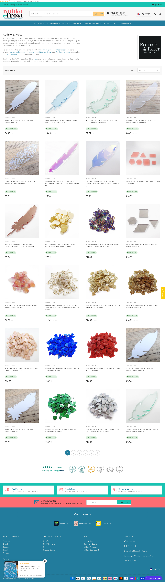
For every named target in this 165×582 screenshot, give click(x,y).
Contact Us (130, 541)
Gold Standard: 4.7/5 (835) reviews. (25, 1)
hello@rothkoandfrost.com (136, 551)
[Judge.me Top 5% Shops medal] (110, 469)
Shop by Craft (52, 23)
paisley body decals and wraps (22, 52)
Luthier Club (88, 541)
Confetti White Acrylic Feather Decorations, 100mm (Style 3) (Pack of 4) (20, 182)
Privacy (6, 553)
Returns (6, 559)
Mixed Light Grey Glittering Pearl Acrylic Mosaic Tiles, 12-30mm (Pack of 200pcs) (103, 430)
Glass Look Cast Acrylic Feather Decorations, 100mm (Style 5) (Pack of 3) (102, 121)
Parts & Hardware (92, 23)
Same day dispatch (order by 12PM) (77, 491)
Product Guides (49, 550)
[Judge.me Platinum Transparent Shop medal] (72, 469)
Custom (65, 23)
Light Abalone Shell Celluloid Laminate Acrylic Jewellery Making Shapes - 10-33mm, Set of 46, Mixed (62, 307)
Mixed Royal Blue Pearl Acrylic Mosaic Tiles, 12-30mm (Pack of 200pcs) (62, 369)
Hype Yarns (64, 523)
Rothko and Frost (14, 578)
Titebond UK (106, 523)
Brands (5, 544)
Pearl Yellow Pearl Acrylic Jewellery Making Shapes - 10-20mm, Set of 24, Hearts (60, 245)
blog (35, 59)
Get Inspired (126, 23)
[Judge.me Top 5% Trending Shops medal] (119, 469)
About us (6, 541)
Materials (77, 23)
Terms (5, 556)
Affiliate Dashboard (91, 550)
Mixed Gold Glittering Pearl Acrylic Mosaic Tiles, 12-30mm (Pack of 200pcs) (22, 369)
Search (5, 550)
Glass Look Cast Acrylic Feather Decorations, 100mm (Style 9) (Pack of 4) (142, 430)
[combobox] (73, 13)
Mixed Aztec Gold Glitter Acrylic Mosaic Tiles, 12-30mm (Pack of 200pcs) (142, 306)
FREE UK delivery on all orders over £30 (24, 491)
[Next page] (97, 452)
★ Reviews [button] (163, 293)
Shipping (6, 547)
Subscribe (124, 502)
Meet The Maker (49, 544)
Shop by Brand (36, 23)
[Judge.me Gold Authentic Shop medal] (91, 469)
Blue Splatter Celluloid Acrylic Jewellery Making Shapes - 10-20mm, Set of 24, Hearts (103, 245)
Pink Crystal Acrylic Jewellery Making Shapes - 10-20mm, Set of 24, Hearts (21, 306)
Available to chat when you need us (130, 491)
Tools (106, 23)
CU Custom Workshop (11, 54)
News (45, 547)
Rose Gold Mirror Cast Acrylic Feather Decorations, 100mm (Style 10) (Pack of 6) (20, 245)
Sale (115, 23)
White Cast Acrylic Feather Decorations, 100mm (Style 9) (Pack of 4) (140, 369)
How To (46, 541)
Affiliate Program (90, 547)
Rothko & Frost (10, 118)
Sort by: (133, 70)
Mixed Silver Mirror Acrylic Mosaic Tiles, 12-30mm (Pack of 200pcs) (141, 245)
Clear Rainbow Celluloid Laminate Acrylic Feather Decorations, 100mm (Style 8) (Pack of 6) (62, 183)
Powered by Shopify (28, 578)
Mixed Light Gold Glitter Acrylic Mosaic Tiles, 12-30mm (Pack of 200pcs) (103, 306)
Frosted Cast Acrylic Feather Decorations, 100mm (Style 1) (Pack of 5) (141, 121)
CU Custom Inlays (63, 52)
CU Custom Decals (44, 52)
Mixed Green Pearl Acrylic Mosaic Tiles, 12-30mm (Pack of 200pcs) (60, 430)
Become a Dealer (90, 544)
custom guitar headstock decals (53, 50)
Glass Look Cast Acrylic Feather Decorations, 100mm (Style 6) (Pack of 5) (61, 121)
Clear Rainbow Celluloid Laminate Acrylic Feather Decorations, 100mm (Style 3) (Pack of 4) (102, 183)
